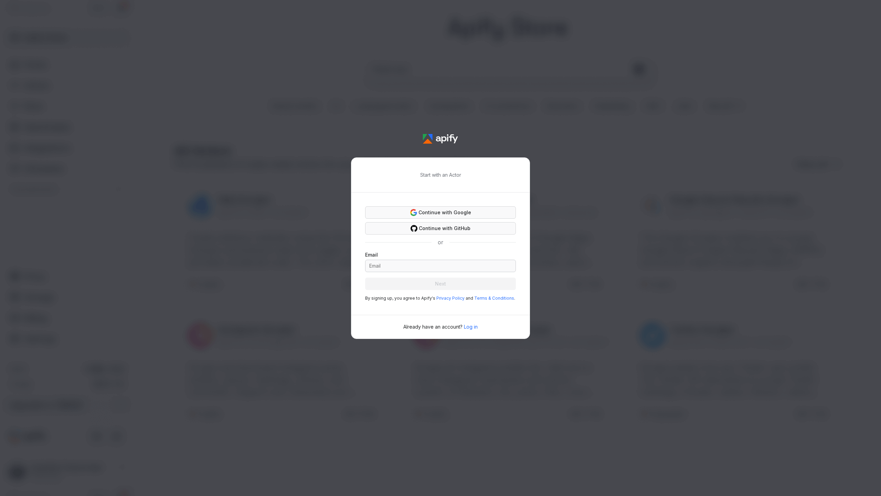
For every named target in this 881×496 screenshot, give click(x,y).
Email (371, 255)
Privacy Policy (450, 298)
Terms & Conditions (494, 298)
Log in (471, 327)
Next (440, 284)
